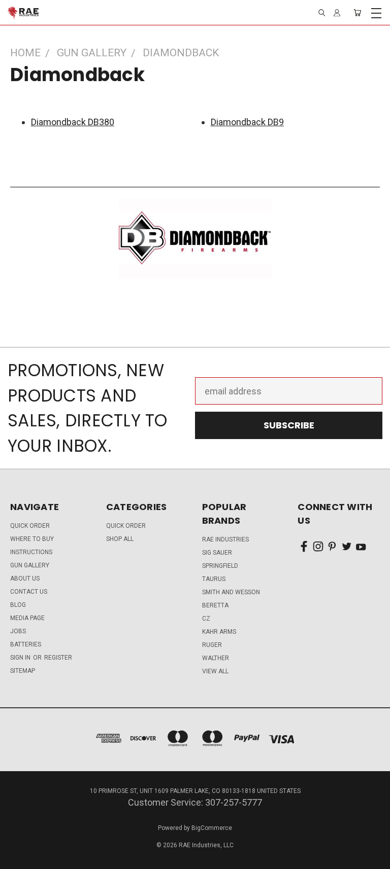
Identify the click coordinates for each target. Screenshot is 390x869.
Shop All (120, 538)
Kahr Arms (219, 631)
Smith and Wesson (231, 592)
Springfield (220, 565)
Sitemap (22, 670)
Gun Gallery (29, 565)
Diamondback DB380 (72, 122)
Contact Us (28, 591)
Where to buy (32, 538)
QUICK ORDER (30, 525)
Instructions (31, 552)
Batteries (25, 644)
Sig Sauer (217, 552)
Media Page (27, 618)
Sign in (21, 657)
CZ (206, 618)
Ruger (212, 644)
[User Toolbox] (337, 12)
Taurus (213, 579)
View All (215, 671)
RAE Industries (225, 539)
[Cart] (357, 12)
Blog (18, 604)
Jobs (18, 631)
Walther (215, 658)
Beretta (215, 605)
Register (58, 657)
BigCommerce (211, 827)
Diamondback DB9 (247, 122)
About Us (25, 578)
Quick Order (126, 525)
